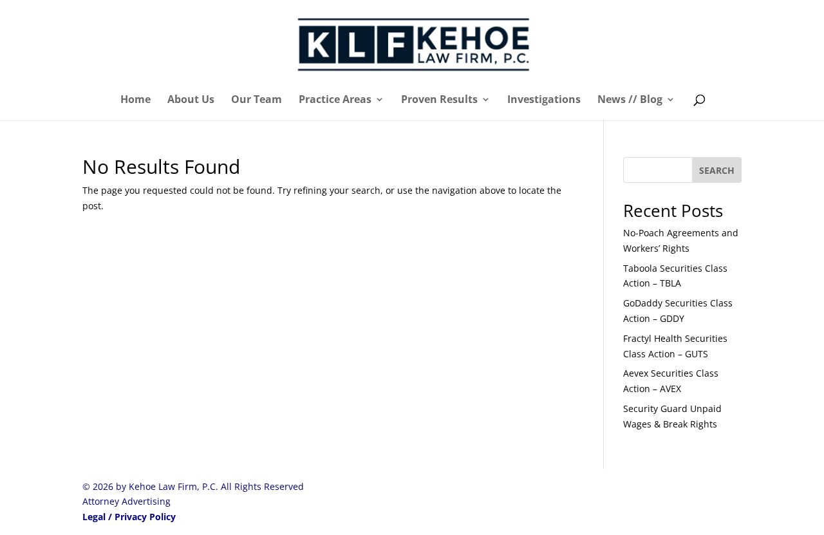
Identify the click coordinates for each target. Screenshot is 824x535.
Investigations (544, 100)
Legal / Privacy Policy (129, 517)
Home (135, 100)
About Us (190, 100)
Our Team (256, 100)
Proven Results (439, 100)
